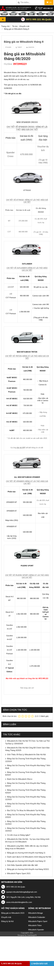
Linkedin (31, 47)
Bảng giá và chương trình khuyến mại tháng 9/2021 (28, 869)
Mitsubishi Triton (35, 925)
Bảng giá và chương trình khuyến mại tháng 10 (26, 861)
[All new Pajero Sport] (27, 553)
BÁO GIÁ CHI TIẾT (30, 129)
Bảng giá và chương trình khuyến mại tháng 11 (26, 853)
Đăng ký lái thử (7, 921)
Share (8, 47)
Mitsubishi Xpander (36, 930)
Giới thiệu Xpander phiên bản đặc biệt (22, 865)
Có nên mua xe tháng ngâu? (18, 835)
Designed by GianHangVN (27, 935)
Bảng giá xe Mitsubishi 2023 (12, 913)
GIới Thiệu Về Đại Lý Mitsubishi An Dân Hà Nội (26, 754)
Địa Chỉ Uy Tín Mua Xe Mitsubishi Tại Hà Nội (25, 810)
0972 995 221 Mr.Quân (38, 19)
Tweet (19, 47)
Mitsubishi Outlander (36, 917)
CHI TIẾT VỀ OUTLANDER (17, 268)
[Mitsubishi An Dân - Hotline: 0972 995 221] (27, 15)
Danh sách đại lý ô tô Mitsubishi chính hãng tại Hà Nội (29, 857)
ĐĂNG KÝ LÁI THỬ (32, 200)
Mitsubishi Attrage (35, 913)
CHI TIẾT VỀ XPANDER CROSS (20, 127)
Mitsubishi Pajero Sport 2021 (19, 873)
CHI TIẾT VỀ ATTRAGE (15, 200)
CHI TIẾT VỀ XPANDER (15, 481)
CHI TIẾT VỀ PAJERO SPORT (17, 575)
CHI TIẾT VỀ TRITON (13, 356)
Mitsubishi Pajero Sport (37, 921)
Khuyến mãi (6, 917)
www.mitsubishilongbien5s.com (19, 902)
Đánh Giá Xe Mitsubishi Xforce (19, 779)
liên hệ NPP (21, 448)
